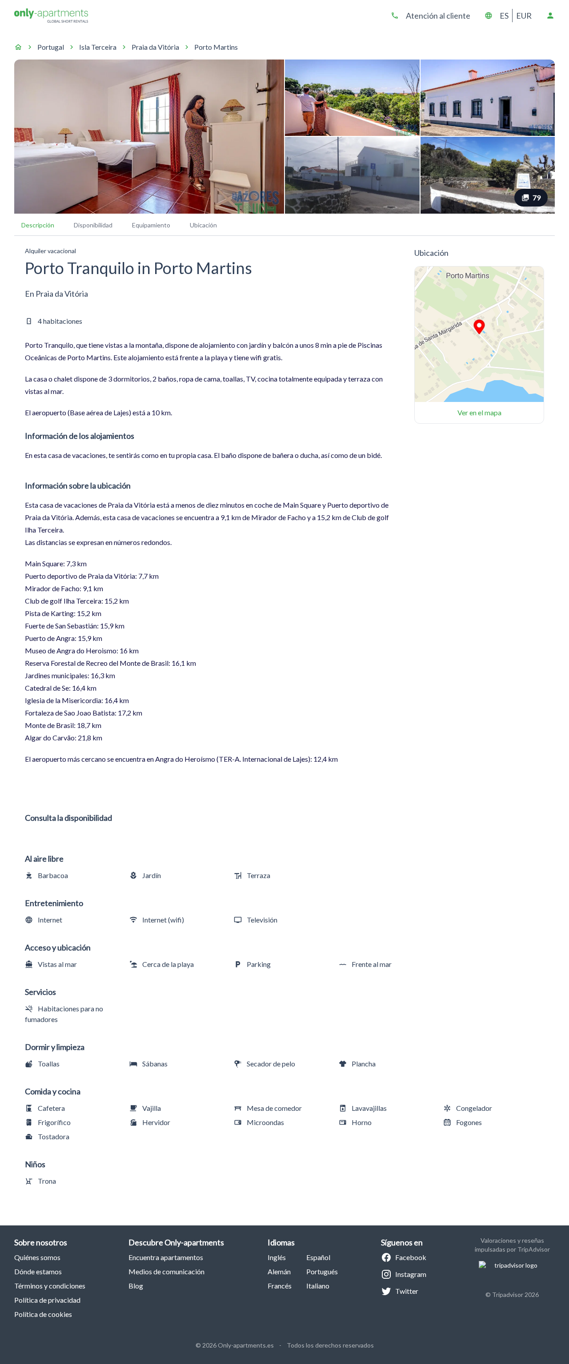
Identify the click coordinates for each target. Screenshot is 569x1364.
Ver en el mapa (479, 412)
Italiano (317, 1285)
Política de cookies (43, 1314)
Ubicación (203, 225)
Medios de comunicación (166, 1271)
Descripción (37, 225)
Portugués (322, 1271)
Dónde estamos (38, 1271)
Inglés (277, 1257)
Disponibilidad (93, 225)
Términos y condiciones (49, 1285)
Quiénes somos (37, 1257)
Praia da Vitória (155, 47)
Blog (135, 1285)
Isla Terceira (97, 47)
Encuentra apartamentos (165, 1257)
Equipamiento (151, 225)
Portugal (50, 47)
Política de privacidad (47, 1300)
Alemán (279, 1271)
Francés (280, 1285)
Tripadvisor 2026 (515, 1294)
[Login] (550, 16)
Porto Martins (216, 47)
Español (318, 1257)
